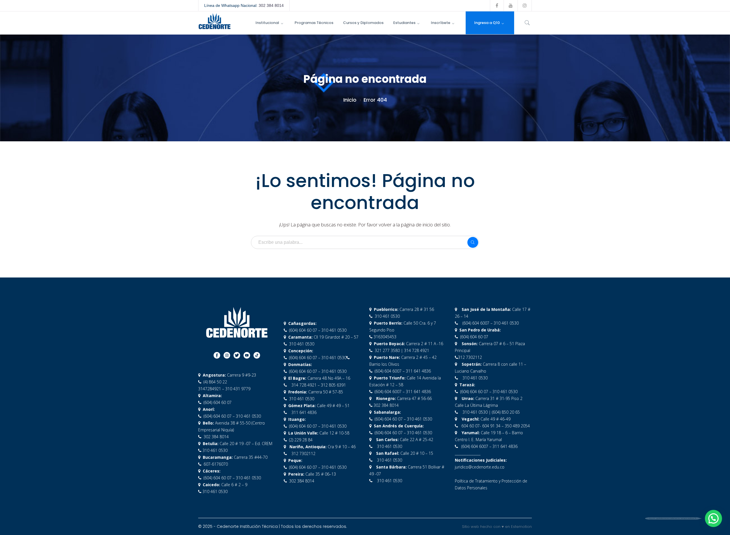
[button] (713, 518)
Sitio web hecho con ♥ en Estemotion (497, 526)
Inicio (349, 99)
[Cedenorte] (214, 20)
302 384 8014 (271, 5)
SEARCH (472, 242)
